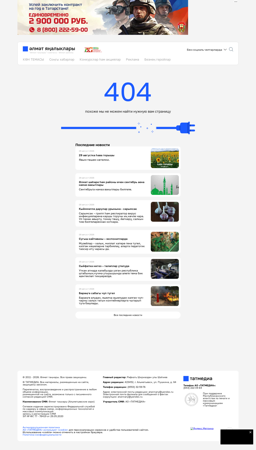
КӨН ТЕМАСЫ (33, 59)
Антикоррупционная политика (41, 427)
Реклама (132, 59)
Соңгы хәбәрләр (61, 59)
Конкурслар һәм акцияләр (100, 59)
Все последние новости (128, 314)
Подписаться (234, 439)
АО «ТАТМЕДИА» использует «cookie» (45, 429)
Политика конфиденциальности (42, 434)
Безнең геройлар (157, 59)
